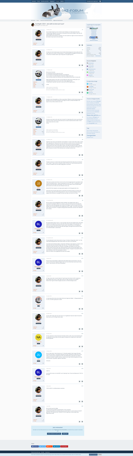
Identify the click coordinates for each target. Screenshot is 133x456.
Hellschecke (94, 107)
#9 (82, 200)
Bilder (34, 85)
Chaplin (88, 102)
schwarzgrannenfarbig (90, 118)
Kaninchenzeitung (89, 111)
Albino (89, 101)
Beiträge (34, 44)
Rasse (94, 113)
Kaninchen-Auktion (91, 108)
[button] (35, 446)
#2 (82, 49)
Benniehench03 (91, 72)
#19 (82, 386)
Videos (34, 86)
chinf (94, 102)
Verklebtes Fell (89, 120)
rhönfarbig (90, 117)
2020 (87, 101)
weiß (92, 133)
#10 (82, 220)
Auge (94, 101)
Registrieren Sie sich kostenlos (60, 429)
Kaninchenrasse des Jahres (91, 110)
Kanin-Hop (88, 132)
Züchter (96, 123)
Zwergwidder (92, 123)
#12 (82, 258)
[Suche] (100, 1)
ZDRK (89, 121)
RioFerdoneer (98, 55)
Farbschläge (92, 105)
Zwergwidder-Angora (90, 137)
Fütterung (97, 105)
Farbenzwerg (89, 105)
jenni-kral (91, 92)
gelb (100, 105)
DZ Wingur (90, 130)
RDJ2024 (99, 115)
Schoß (98, 117)
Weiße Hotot (93, 120)
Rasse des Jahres (92, 115)
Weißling (96, 120)
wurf (87, 121)
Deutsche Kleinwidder (90, 104)
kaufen (93, 111)
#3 (82, 69)
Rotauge (95, 117)
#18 (82, 368)
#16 (82, 333)
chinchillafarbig (91, 102)
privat (92, 113)
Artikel (34, 83)
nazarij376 (90, 75)
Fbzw (95, 105)
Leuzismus (96, 111)
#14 (82, 296)
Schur (99, 132)
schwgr (95, 118)
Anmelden (65, 433)
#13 (82, 275)
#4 (82, 97)
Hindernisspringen (95, 130)
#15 (82, 313)
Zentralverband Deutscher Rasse (96, 121)
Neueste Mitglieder (91, 61)
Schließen (99, 454)
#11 (82, 237)
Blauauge (98, 101)
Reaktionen (35, 43)
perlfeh (94, 132)
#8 (82, 179)
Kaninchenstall (97, 110)
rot (92, 117)
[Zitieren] (82, 45)
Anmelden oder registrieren (92, 1)
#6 (82, 139)
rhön (87, 117)
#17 (82, 351)
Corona (97, 102)
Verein (97, 118)
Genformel (90, 107)
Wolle (94, 133)
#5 (82, 117)
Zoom (88, 123)
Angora (92, 101)
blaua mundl (91, 89)
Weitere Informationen (93, 454)
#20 (82, 406)
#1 (82, 29)
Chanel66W (91, 86)
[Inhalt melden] (79, 45)
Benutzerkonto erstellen (54, 433)
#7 (82, 159)
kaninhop (91, 132)
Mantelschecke (89, 113)
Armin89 (90, 83)
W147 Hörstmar (89, 133)
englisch (100, 104)
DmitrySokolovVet (91, 69)
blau (95, 101)
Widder (99, 120)
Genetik (88, 107)
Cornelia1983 (91, 66)
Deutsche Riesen (95, 104)
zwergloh (38, 25)
